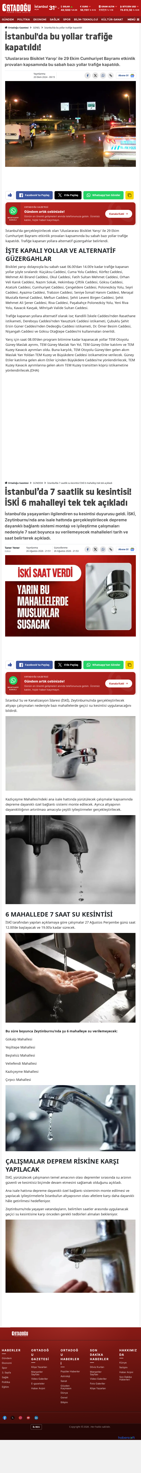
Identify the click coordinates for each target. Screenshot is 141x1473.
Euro (85, 7)
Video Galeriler (39, 1378)
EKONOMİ (39, 19)
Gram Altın (107, 7)
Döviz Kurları (97, 1367)
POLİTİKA (23, 19)
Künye (123, 1362)
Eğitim (5, 1387)
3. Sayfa (6, 1372)
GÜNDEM (8, 19)
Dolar (66, 7)
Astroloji (65, 1376)
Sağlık (5, 1377)
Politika (6, 1382)
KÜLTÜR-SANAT (112, 19)
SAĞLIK (55, 19)
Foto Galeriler (97, 1383)
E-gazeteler (38, 1383)
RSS (37, 1427)
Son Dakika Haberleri (125, 1378)
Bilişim (64, 1402)
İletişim (123, 1367)
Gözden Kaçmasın (66, 1387)
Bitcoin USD (129, 7)
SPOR (66, 19)
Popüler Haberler (70, 1371)
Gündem (7, 1358)
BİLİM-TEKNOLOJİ (86, 19)
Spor (4, 1367)
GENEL (36, 27)
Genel (64, 1397)
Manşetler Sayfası (37, 1373)
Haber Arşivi (38, 1388)
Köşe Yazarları (39, 1367)
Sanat (64, 1381)
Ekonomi (7, 1363)
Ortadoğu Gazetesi (18, 27)
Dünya (64, 1392)
